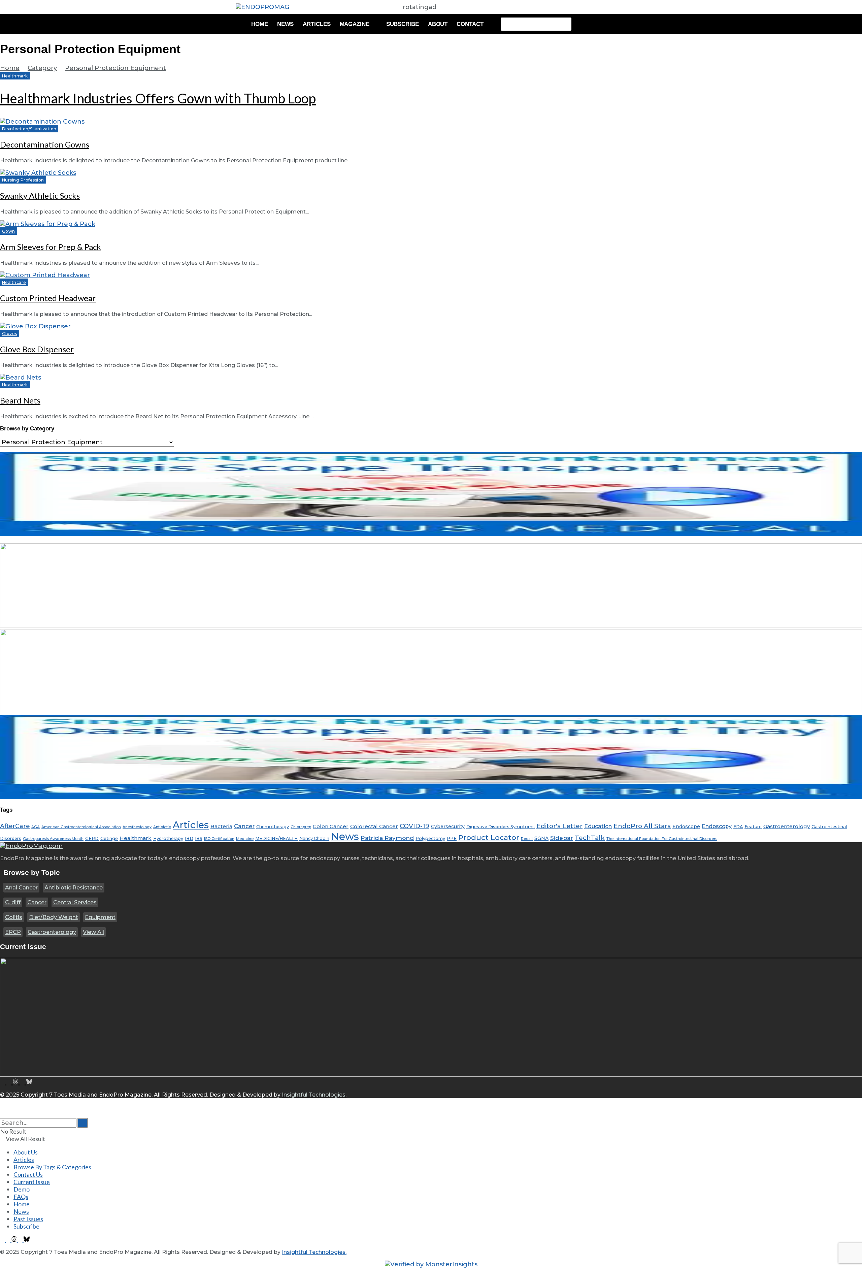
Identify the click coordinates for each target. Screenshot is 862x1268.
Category (42, 68)
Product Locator (488, 837)
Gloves (9, 333)
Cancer (36, 902)
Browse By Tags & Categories (52, 1167)
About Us (25, 1152)
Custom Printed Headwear (48, 298)
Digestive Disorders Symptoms (500, 826)
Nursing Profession (23, 180)
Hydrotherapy (168, 838)
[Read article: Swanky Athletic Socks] (431, 172)
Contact (470, 24)
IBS (198, 838)
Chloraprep (301, 827)
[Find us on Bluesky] (29, 1082)
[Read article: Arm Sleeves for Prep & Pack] (431, 224)
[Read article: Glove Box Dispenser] (431, 326)
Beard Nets (20, 400)
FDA (738, 826)
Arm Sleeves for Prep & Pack (50, 247)
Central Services (75, 902)
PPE (452, 838)
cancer (244, 826)
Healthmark (15, 75)
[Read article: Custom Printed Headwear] (431, 275)
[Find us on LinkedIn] (23, 1082)
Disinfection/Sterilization (29, 128)
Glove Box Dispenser (37, 349)
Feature (753, 826)
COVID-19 (414, 826)
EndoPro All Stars (642, 826)
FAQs (20, 1196)
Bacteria (221, 826)
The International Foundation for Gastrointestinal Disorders (661, 839)
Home (259, 24)
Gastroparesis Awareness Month (53, 839)
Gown (8, 231)
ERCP (13, 932)
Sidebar (561, 837)
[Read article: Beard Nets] (431, 377)
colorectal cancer (374, 826)
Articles (316, 24)
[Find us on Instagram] (9, 1082)
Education (598, 826)
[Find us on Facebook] (3, 1082)
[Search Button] (2, 1114)
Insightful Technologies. (314, 1095)
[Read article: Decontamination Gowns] (431, 121)
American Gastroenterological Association (81, 827)
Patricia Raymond (387, 837)
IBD (189, 838)
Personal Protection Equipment (115, 68)
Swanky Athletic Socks (40, 195)
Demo (21, 1189)
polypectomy (430, 838)
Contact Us (28, 1174)
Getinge (109, 838)
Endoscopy (717, 826)
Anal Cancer (21, 887)
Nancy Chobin (314, 838)
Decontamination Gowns (44, 144)
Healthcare (14, 282)
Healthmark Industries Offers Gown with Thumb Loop (158, 98)
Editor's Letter (559, 826)
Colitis (13, 917)
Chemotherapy (272, 826)
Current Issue (31, 1181)
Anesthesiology (137, 827)
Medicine (245, 839)
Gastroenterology (52, 932)
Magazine (354, 24)
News (285, 24)
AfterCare (15, 826)
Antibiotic (162, 827)
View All (93, 932)
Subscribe (402, 24)
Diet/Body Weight (53, 917)
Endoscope (686, 826)
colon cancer (331, 826)
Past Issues (28, 1219)
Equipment (100, 917)
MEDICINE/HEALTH (276, 838)
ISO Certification (219, 839)
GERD (92, 838)
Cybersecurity (448, 826)
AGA (35, 827)
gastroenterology (786, 826)
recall (527, 839)
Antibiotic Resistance (73, 887)
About (438, 24)
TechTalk (590, 838)
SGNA (541, 838)
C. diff (13, 902)
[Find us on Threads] (16, 1082)
